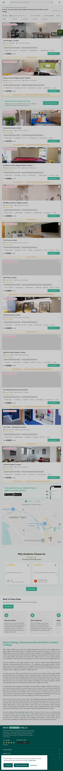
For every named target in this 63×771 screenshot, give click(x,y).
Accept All (8, 765)
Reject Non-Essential (21, 765)
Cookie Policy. (32, 760)
